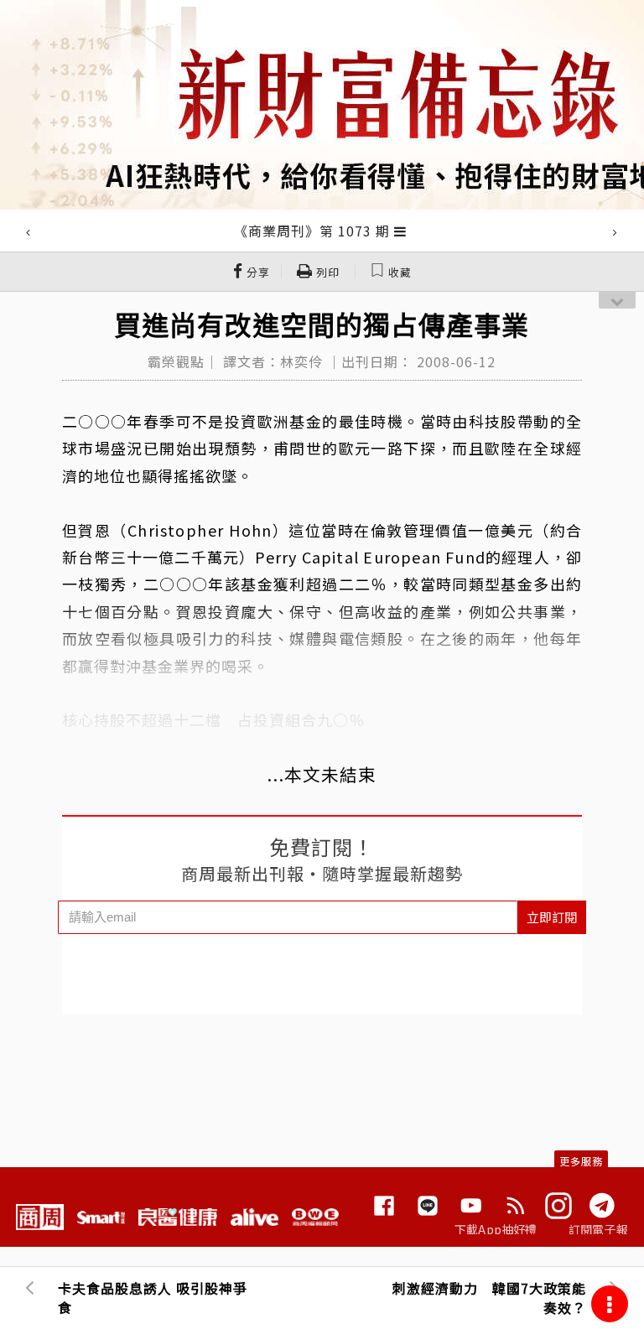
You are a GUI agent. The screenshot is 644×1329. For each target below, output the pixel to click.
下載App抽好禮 (496, 1229)
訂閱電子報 (598, 1229)
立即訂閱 (552, 917)
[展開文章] (400, 231)
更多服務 (581, 1161)
